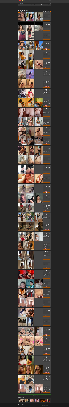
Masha (46, 194)
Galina (46, 41)
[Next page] (37, 395)
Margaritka (46, 89)
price (32, 4)
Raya (46, 127)
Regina (46, 270)
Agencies (19, 404)
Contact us (23, 404)
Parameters (27, 4)
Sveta (46, 108)
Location (21, 4)
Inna (46, 356)
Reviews (48, 4)
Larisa (46, 146)
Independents (43, 4)
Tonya (46, 184)
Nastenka (46, 327)
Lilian (46, 213)
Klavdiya (46, 232)
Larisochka (46, 165)
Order (43, 11)
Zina (46, 308)
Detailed (46, 30)
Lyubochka (46, 251)
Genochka (46, 51)
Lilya (46, 337)
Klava (46, 22)
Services (37, 4)
